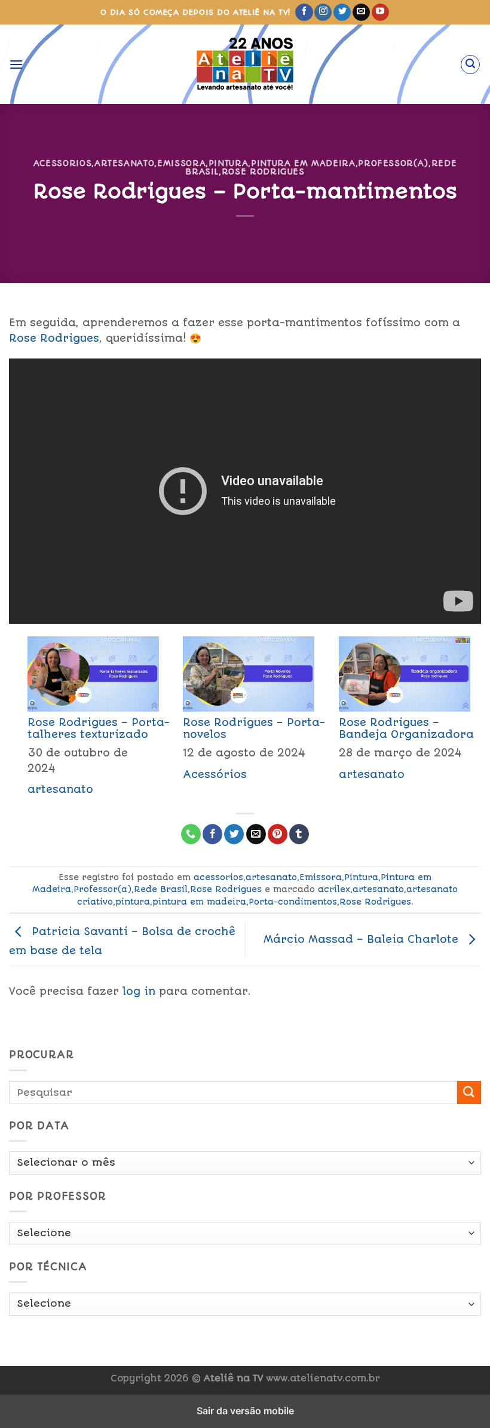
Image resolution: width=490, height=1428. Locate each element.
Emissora (181, 163)
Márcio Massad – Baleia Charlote (363, 939)
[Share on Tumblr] (299, 834)
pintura (132, 901)
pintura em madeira (199, 901)
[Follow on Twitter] (342, 13)
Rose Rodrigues (263, 171)
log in (138, 991)
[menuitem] (87, 719)
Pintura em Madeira (303, 163)
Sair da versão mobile (245, 1411)
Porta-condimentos (293, 901)
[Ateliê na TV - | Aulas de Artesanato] (245, 64)
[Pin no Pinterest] (277, 834)
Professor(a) (393, 163)
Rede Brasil (161, 889)
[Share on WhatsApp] (191, 834)
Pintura (229, 163)
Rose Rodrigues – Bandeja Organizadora (406, 728)
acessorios (62, 163)
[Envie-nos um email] (361, 13)
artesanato (124, 163)
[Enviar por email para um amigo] (256, 834)
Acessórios (215, 774)
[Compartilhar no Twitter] (234, 834)
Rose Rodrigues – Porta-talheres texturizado (98, 728)
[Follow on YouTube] (380, 13)
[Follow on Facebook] (304, 13)
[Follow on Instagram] (323, 13)
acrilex (334, 889)
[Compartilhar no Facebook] (212, 834)
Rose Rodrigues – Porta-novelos (254, 728)
